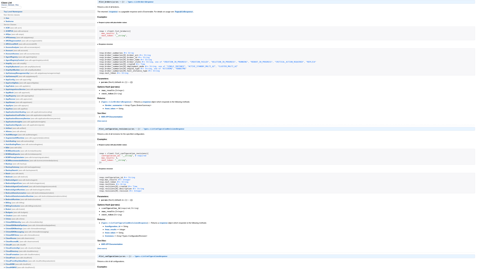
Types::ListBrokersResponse (140, 2)
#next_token (110, 108)
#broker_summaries (113, 105)
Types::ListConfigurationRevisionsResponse (163, 129)
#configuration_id (112, 226)
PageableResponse (184, 12)
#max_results (110, 229)
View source (102, 121)
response (113, 12)
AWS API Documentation (112, 117)
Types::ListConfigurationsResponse (151, 256)
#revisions (109, 236)
